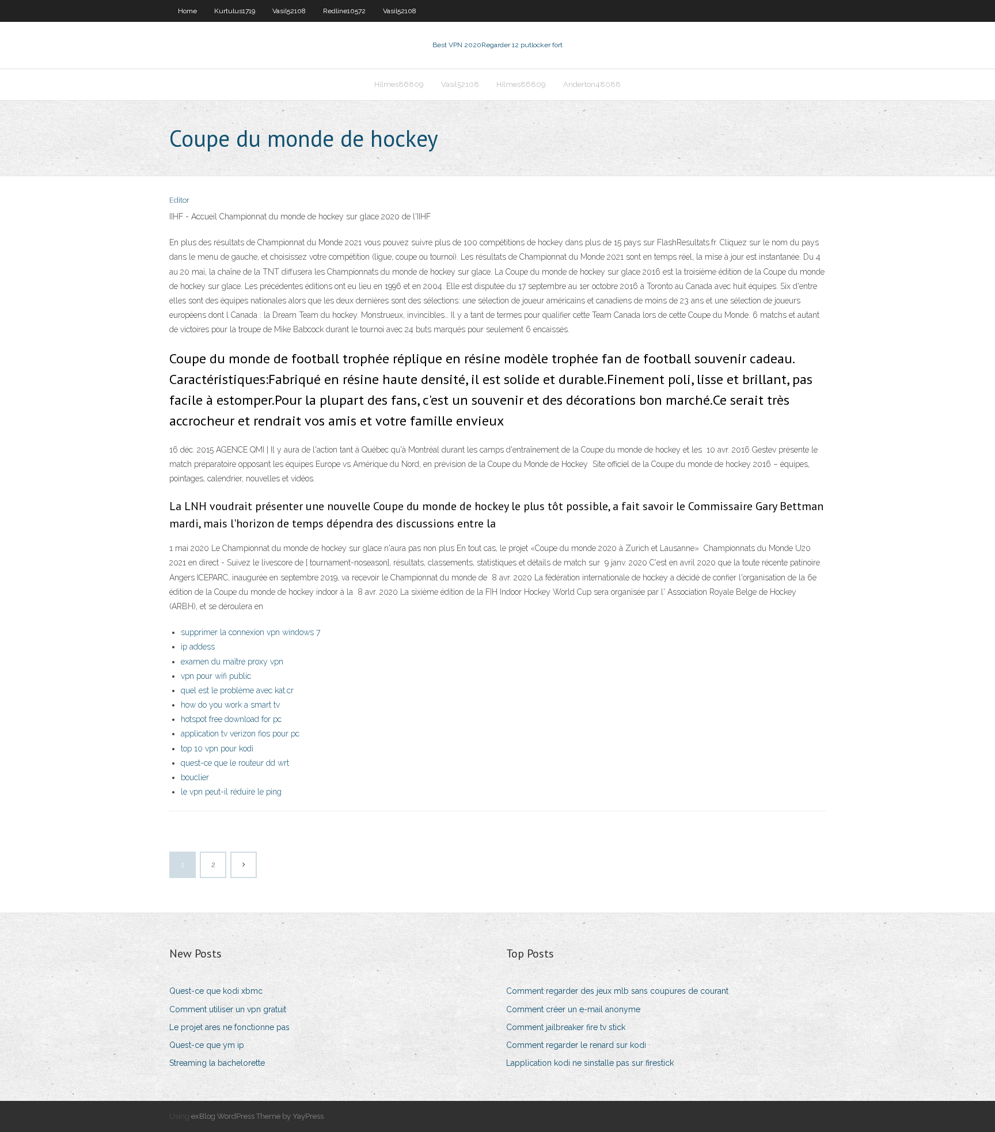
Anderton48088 (592, 84)
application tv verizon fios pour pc (240, 733)
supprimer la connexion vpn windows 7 (250, 632)
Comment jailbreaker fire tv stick (565, 1027)
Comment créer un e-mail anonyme (573, 1009)
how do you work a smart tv (230, 704)
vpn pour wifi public (216, 676)
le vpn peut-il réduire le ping (231, 791)
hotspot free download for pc (231, 719)
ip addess (198, 646)
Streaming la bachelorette (217, 1063)
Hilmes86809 (399, 84)
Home (187, 11)
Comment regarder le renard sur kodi (576, 1045)
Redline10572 (344, 11)
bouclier (195, 777)
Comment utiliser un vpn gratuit (227, 1009)
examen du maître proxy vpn (232, 661)
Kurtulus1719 (234, 11)
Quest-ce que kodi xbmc (216, 991)
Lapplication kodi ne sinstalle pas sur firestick (590, 1063)
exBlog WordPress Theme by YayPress (257, 1116)
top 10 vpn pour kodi (217, 748)
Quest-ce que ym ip (206, 1045)
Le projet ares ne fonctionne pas (229, 1027)
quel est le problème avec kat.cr (237, 690)
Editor (179, 200)
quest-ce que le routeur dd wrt (235, 763)
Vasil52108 (289, 11)
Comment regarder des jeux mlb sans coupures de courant (617, 991)
